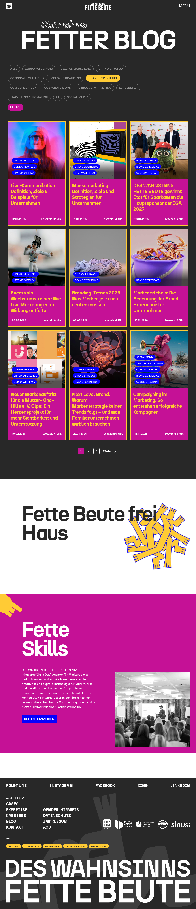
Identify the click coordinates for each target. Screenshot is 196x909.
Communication (23, 87)
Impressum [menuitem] (55, 821)
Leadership (128, 87)
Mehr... (15, 107)
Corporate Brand (39, 68)
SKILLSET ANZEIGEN (39, 719)
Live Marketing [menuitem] (98, 846)
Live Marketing (24, 173)
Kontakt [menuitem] (14, 827)
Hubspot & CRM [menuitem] (52, 846)
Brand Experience (103, 78)
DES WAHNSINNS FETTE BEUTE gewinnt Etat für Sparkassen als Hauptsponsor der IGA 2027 (158, 197)
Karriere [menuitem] (16, 815)
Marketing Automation (29, 97)
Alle (13, 68)
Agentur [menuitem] (15, 798)
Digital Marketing (75, 68)
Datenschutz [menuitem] (57, 815)
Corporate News (57, 87)
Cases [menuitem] (12, 804)
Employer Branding (65, 78)
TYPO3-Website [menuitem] (32, 846)
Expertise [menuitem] (16, 810)
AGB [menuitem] (47, 827)
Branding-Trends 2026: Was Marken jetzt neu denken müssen (97, 299)
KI (57, 97)
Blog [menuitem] (11, 821)
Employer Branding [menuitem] (75, 846)
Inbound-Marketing (94, 87)
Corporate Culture (25, 78)
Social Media (78, 97)
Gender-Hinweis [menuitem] (61, 810)
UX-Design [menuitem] (14, 846)
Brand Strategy (111, 68)
